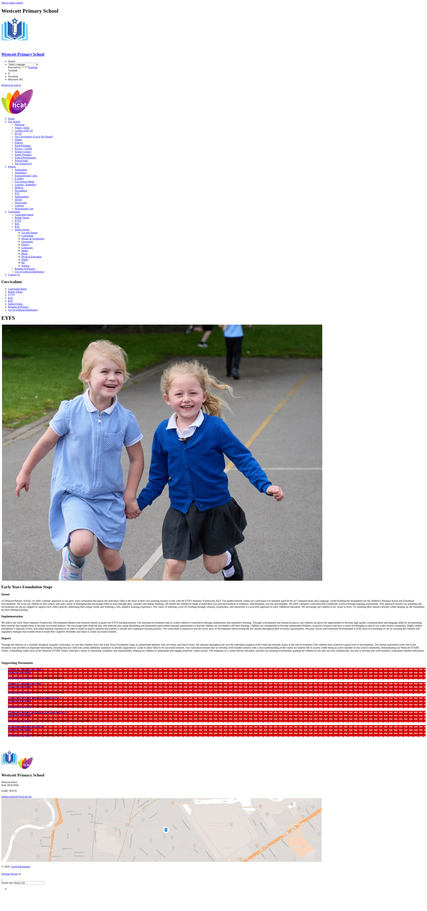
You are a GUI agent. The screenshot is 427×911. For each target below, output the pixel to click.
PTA (17, 193)
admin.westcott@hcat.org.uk (16, 796)
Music (24, 253)
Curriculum (14, 211)
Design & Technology (33, 238)
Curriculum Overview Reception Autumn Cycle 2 (34, 697)
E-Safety (19, 178)
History (25, 244)
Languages (27, 247)
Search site (7, 882)
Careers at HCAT (24, 130)
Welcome (20, 124)
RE (23, 262)
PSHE (24, 259)
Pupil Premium (22, 145)
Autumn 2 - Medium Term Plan (24, 683)
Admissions (21, 169)
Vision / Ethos (22, 127)
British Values (22, 217)
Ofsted (18, 139)
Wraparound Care (24, 208)
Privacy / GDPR (23, 148)
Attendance (21, 172)
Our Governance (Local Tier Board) (34, 136)
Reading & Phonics (25, 268)
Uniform (19, 205)
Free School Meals (24, 181)
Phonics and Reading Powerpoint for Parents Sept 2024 (37, 712)
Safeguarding (22, 196)
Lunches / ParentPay (25, 184)
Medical (19, 187)
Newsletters (21, 190)
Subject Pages (22, 229)
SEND (18, 199)
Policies (19, 142)
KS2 (17, 226)
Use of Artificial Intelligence (29, 271)
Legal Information (20, 866)
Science (25, 265)
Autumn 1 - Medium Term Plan (24, 669)
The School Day (23, 163)
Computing (27, 235)
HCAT (18, 133)
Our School (14, 121)
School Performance (25, 157)
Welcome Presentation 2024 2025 (25, 726)
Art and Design (29, 232)
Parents (12, 166)
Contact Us (14, 274)
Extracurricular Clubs (26, 175)
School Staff (21, 160)
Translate (33, 67)
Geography (27, 241)
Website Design (9, 873)
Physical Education (31, 256)
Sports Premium (23, 154)
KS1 (17, 223)
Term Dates (21, 202)
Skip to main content (12, 2)
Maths (24, 250)
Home (11, 118)
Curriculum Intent (24, 214)
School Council (23, 151)
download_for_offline (19, 672)
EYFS (18, 220)
